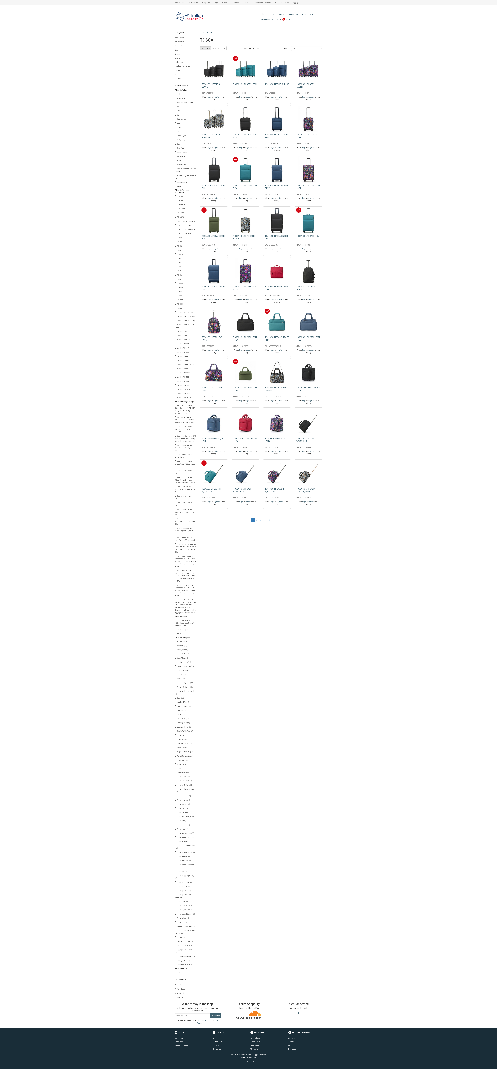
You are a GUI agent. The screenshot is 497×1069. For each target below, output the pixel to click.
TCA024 (180, 246)
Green (179, 127)
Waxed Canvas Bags (185, 756)
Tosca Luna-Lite (184, 860)
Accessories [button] (180, 3)
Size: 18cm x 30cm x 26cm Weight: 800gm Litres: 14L (185, 530)
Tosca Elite (182, 820)
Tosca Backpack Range (184, 790)
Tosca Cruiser (183, 812)
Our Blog (216, 1045)
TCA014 (180, 275)
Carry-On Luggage (185, 941)
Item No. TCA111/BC (184, 398)
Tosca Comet (183, 804)
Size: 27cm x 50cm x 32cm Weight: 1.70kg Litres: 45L (185, 489)
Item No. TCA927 (183, 335)
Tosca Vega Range (185, 905)
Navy (178, 115)
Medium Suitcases (185, 964)
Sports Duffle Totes (185, 731)
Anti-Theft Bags (183, 702)
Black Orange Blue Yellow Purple (185, 170)
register (217, 97)
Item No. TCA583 (183, 377)
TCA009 (180, 283)
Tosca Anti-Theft (184, 781)
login (209, 97)
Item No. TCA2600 (183, 393)
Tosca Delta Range (185, 816)
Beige (179, 186)
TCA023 (180, 250)
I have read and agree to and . (199, 1021)
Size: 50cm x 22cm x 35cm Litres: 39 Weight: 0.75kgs (183, 429)
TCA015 (179, 271)
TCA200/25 (181, 200)
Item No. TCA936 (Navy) (185, 312)
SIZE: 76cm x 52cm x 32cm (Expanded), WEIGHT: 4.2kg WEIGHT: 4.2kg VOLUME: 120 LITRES (185, 409)
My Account (179, 1038)
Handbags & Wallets (182, 66)
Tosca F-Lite (182, 829)
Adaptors (182, 645)
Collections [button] (247, 3)
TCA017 (179, 262)
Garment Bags (183, 718)
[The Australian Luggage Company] (189, 16)
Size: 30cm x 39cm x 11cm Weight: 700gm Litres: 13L (185, 464)
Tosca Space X (184, 890)
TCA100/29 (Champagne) (186, 221)
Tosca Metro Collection (184, 865)
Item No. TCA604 (183, 360)
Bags (176, 50)
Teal (178, 94)
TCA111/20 (181, 217)
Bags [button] (216, 3)
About (272, 14)
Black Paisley (181, 164)
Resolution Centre (181, 1045)
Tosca (181, 768)
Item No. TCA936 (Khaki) (186, 316)
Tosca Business (183, 800)
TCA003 (180, 304)
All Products (193, 3)
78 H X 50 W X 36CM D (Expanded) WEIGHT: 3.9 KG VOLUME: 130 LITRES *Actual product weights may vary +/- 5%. (185, 561)
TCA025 (180, 242)
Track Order (179, 1042)
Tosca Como (183, 808)
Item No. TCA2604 (183, 389)
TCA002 (180, 308)
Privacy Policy (255, 1042)
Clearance (235, 3)
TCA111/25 (181, 213)
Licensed (178, 70)
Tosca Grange (183, 841)
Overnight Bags (184, 727)
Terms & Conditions (204, 1020)
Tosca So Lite (183, 886)
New (287, 3)
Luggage (178, 78)
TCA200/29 (181, 196)
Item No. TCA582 (183, 381)
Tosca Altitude (183, 776)
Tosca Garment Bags (185, 837)
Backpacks (179, 46)
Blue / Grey (181, 140)
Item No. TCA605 (183, 356)
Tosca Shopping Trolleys (185, 876)
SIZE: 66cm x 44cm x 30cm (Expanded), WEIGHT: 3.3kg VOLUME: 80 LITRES (185, 420)
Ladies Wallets (183, 654)
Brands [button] (224, 3)
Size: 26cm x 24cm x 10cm (183, 497)
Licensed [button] (278, 3)
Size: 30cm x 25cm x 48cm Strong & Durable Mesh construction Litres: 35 (185, 480)
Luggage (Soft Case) (186, 956)
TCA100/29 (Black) (184, 225)
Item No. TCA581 (183, 385)
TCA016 (180, 266)
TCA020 (180, 254)
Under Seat (182, 747)
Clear (179, 131)
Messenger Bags (184, 723)
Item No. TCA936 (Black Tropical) (184, 325)
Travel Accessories (185, 666)
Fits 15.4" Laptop (183, 629)
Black (179, 160)
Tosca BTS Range (185, 687)
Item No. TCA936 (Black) (186, 320)
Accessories (179, 38)
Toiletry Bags (183, 735)
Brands (177, 54)
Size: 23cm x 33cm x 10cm (183, 504)
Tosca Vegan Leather (186, 910)
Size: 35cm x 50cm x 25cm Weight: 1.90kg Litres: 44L (185, 448)
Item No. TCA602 (183, 369)
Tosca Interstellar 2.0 (186, 852)
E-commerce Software (246, 1062)
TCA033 (180, 237)
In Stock (182, 972)
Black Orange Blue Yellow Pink (185, 176)
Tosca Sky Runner (184, 882)
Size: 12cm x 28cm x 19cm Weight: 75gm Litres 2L (185, 538)
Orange (179, 111)
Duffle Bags (182, 714)
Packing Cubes (184, 662)
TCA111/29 (181, 208)
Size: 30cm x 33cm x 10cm (183, 471)
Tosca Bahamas (184, 796)
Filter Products (181, 85)
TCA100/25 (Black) (184, 233)
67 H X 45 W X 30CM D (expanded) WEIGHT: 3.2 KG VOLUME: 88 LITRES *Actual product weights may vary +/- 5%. (185, 575)
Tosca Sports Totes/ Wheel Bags (183, 896)
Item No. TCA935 (183, 331)
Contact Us (293, 14)
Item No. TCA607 (183, 348)
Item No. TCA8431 (183, 340)
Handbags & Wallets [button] (263, 3)
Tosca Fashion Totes (185, 833)
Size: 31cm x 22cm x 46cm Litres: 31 (183, 455)
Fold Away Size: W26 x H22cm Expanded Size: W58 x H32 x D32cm (185, 623)
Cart (284, 19)
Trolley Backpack (184, 743)
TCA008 (180, 287)
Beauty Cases (183, 650)
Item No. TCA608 (183, 344)
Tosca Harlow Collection (185, 846)
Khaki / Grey (181, 119)
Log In (304, 14)
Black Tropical (182, 152)
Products (262, 14)
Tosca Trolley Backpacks (185, 692)
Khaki (179, 123)
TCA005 (180, 295)
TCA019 (180, 258)
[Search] (252, 14)
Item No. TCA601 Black (185, 373)
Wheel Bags (182, 760)
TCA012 (179, 279)
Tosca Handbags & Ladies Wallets (185, 931)
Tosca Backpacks (185, 683)
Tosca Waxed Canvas (186, 914)
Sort (286, 48)
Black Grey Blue (182, 182)
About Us (178, 985)
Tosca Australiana (184, 785)
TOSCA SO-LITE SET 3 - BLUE (277, 84)
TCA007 (180, 291)
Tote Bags (182, 739)
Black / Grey (181, 156)
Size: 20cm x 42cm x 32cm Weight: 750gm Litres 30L (185, 521)
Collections (179, 62)
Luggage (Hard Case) (183, 950)
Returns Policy (180, 993)
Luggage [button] (296, 3)
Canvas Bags (183, 710)
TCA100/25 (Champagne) (186, 229)
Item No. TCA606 (183, 352)
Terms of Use (255, 1038)
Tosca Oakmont (184, 871)
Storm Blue (181, 98)
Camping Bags (184, 706)
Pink (178, 106)
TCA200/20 (181, 204)
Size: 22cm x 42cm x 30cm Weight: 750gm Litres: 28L (185, 512)
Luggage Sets (183, 960)
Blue (178, 144)
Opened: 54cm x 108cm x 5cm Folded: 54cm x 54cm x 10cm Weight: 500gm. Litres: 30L (185, 548)
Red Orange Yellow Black (186, 102)
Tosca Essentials (184, 825)
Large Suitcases (184, 945)
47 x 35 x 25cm (182, 634)
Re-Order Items (267, 19)
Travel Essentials (184, 670)
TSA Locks (182, 674)
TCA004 (180, 300)
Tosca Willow (183, 918)
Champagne (181, 135)
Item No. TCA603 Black (185, 364)
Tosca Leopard (183, 856)
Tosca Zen (182, 922)
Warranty (281, 14)
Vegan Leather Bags (186, 752)
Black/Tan (180, 148)
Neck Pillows (183, 658)
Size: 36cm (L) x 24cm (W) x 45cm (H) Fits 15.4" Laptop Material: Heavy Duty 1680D (185, 438)
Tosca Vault (182, 901)
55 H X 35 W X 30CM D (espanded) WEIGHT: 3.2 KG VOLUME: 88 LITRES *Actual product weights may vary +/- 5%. (185, 590)
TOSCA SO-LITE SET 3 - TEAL (245, 84)
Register (313, 14)
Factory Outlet (180, 989)
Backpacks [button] (206, 3)
